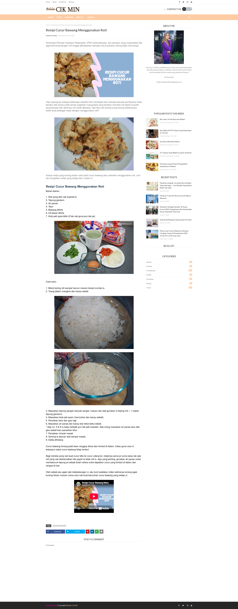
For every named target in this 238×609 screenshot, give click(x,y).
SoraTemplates (51, 605)
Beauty (169, 262)
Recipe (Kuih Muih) (58, 25)
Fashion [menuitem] (69, 17)
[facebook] (179, 2)
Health (169, 275)
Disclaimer (62, 2)
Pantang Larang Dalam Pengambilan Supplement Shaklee (174, 165)
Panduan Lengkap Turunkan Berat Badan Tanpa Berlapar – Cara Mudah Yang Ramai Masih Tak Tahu (176, 185)
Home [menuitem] (50, 17)
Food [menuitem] (59, 17)
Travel (169, 288)
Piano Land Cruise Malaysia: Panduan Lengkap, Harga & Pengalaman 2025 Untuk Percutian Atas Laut (174, 233)
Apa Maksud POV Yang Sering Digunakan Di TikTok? (175, 131)
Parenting (169, 279)
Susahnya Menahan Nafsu (170, 142)
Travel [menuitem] (90, 17)
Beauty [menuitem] (80, 17)
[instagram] (187, 2)
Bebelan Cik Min (51, 36)
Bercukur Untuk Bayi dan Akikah (172, 119)
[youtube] (191, 2)
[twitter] (183, 2)
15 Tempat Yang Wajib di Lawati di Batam (176, 153)
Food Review (169, 271)
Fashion (169, 266)
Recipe (169, 283)
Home (48, 2)
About (55, 2)
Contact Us (174, 9)
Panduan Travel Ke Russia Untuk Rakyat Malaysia (175, 197)
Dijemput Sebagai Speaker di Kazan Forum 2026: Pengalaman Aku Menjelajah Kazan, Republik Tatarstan (176, 209)
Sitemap (71, 2)
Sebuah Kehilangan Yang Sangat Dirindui (176, 220)
